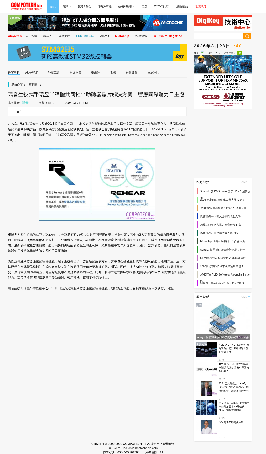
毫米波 (95, 72)
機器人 (47, 36)
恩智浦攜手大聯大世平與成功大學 (220, 216)
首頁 (53, 6)
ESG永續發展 (85, 36)
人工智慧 (31, 36)
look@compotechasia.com (140, 448)
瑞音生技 (28, 102)
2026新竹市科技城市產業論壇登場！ (222, 266)
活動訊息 (200, 6)
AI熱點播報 (15, 36)
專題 (144, 6)
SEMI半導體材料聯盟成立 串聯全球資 (223, 258)
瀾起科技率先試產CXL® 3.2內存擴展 (222, 283)
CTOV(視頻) (162, 6)
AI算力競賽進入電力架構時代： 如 (220, 224)
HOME (243, 182)
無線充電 (75, 72)
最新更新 (14, 72)
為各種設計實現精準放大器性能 (219, 233)
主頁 (29, 84)
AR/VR (104, 36)
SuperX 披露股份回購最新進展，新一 (222, 249)
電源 (113, 72)
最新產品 (182, 6)
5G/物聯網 (31, 72)
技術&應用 (125, 6)
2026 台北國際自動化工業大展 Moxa (222, 200)
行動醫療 (141, 36)
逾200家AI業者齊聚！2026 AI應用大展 (223, 208)
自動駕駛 (64, 36)
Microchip (122, 36)
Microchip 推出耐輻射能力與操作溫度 (222, 241)
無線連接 (153, 72)
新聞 (34, 84)
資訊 (65, 6)
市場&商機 (105, 6)
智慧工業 (54, 72)
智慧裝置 (131, 72)
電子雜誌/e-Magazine (167, 36)
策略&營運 (84, 6)
